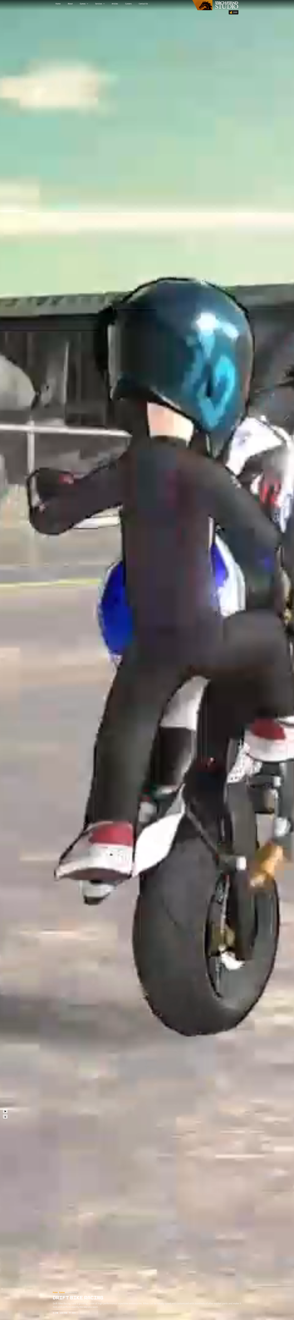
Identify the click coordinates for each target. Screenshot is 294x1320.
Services (98, 3)
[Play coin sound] (5, 1116)
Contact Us (143, 3)
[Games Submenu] (88, 3)
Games (83, 3)
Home (58, 3)
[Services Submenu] (104, 3)
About (70, 3)
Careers (128, 3)
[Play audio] (5, 1111)
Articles (115, 3)
